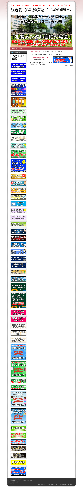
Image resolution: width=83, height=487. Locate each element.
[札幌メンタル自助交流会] (41, 31)
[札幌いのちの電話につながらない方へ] (18, 341)
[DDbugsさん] (18, 457)
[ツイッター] (18, 205)
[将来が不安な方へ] (18, 328)
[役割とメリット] (18, 240)
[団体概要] (18, 74)
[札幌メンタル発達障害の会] (18, 406)
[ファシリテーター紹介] (18, 127)
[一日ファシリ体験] (18, 120)
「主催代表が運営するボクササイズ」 (41, 57)
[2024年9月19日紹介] (18, 444)
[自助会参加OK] (18, 290)
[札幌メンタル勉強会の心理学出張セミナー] (18, 157)
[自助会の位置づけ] (18, 253)
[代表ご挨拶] (18, 464)
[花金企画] (18, 359)
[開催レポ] (18, 113)
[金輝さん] (18, 450)
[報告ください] (18, 178)
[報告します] (18, 185)
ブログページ (37, 51)
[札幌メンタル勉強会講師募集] (18, 389)
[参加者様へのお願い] (18, 246)
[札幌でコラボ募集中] (18, 147)
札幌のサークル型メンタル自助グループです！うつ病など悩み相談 (54, 484)
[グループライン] (18, 134)
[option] (41, 31)
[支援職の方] (18, 219)
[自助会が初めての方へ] (18, 95)
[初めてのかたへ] (18, 274)
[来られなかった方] (18, 267)
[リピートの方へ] (18, 281)
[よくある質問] (18, 314)
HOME (31, 51)
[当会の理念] (18, 321)
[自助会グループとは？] (18, 226)
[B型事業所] (18, 212)
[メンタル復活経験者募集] (18, 192)
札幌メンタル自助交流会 (17, 48)
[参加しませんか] (18, 307)
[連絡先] (18, 81)
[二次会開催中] (18, 140)
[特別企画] (18, 423)
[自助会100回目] (18, 67)
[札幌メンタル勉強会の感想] (18, 382)
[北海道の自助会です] (18, 199)
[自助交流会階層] (18, 233)
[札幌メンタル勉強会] (18, 376)
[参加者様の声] (18, 430)
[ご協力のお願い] (18, 260)
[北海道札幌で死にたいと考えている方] (18, 171)
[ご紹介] (18, 437)
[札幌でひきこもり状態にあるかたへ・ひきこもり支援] (18, 335)
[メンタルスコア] (18, 106)
